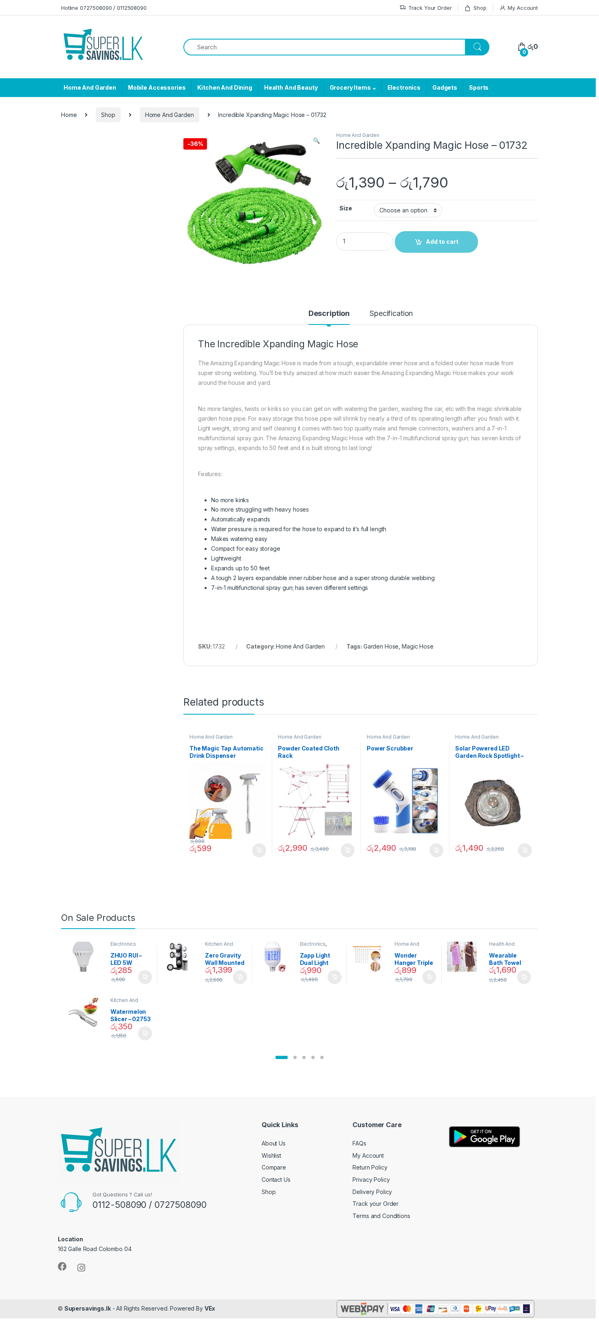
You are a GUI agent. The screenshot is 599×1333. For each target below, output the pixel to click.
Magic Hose (418, 646)
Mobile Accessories (156, 87)
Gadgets (444, 87)
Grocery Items (350, 87)
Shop (479, 7)
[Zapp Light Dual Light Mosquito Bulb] (276, 957)
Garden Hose (381, 646)
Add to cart (259, 850)
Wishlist (271, 1155)
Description (329, 314)
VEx (210, 1308)
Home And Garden (90, 87)
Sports (479, 87)
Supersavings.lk (87, 1308)
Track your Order (375, 1203)
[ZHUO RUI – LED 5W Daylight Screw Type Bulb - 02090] (86, 957)
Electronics (404, 87)
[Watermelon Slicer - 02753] (86, 1013)
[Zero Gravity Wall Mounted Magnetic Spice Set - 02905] (181, 957)
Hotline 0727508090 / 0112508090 (104, 7)
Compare (274, 1167)
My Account (523, 7)
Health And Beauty (291, 87)
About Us (274, 1143)
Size (345, 208)
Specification (391, 314)
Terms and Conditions (381, 1215)
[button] (281, 1057)
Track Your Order (430, 7)
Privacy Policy (371, 1179)
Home (69, 114)
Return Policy (369, 1167)
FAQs (359, 1143)
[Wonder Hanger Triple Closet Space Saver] (370, 957)
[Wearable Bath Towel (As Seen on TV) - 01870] (465, 957)
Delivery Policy (372, 1191)
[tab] (329, 317)
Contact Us (276, 1179)
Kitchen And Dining (224, 87)
